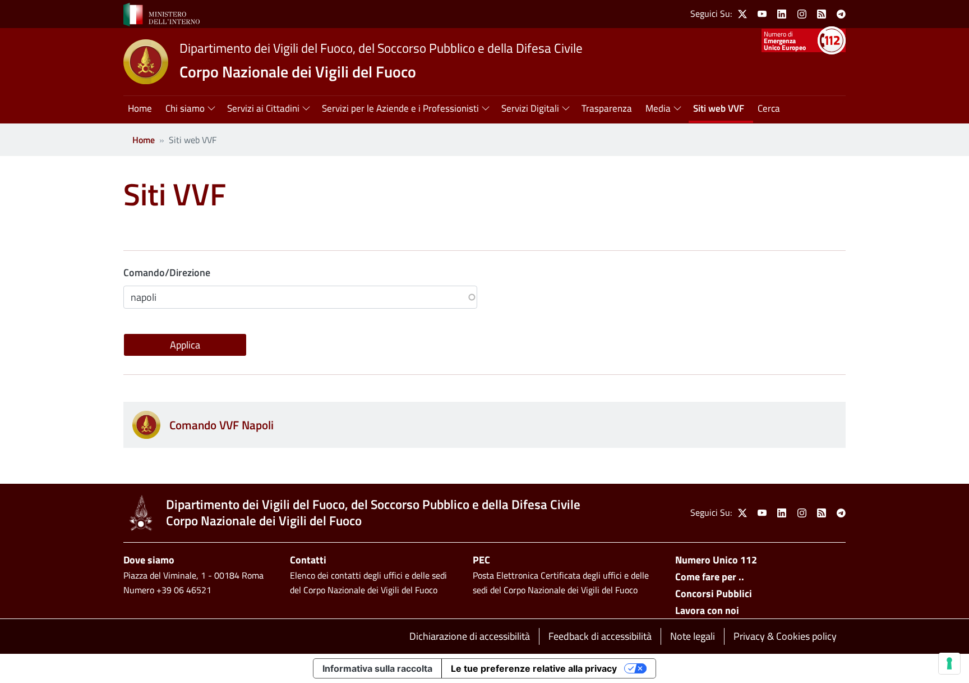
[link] (161, 13)
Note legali (692, 636)
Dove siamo (148, 559)
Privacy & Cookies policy (785, 636)
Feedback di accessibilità (600, 636)
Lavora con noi (707, 610)
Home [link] (140, 108)
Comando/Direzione (166, 272)
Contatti (308, 559)
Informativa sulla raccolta (377, 668)
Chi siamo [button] (185, 108)
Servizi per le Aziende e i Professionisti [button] (400, 108)
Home (143, 139)
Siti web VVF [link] (718, 108)
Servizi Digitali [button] (530, 108)
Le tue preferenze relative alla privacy (534, 668)
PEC (481, 559)
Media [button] (658, 108)
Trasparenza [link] (607, 108)
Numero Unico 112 (716, 559)
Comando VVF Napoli (221, 425)
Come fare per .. (709, 576)
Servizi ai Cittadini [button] (263, 108)
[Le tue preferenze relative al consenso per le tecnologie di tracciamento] (949, 663)
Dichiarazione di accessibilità (469, 636)
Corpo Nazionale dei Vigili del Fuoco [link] (297, 71)
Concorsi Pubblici (713, 593)
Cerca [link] (769, 108)
